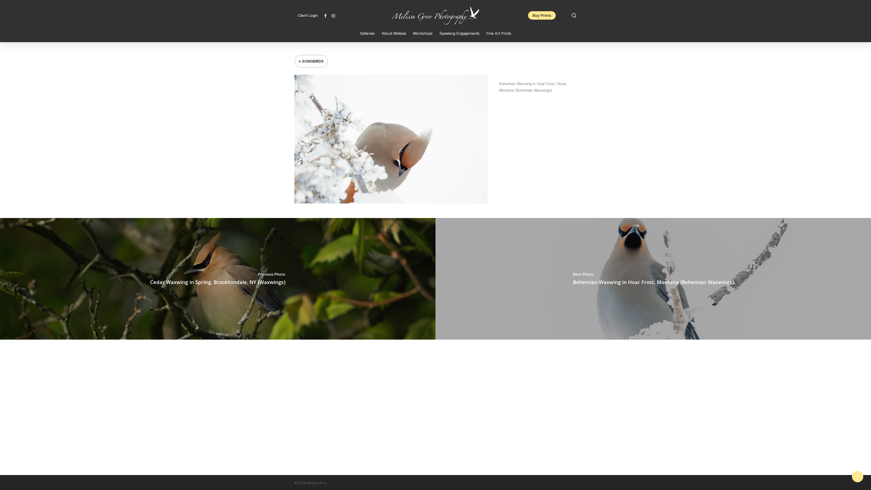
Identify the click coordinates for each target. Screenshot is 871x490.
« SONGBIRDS (311, 61)
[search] (574, 15)
